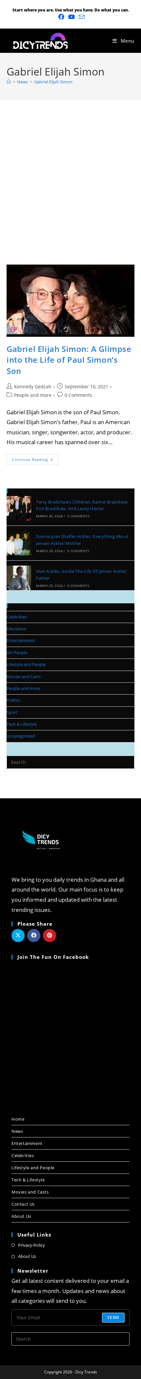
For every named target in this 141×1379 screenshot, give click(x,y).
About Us (21, 1216)
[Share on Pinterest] (49, 935)
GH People (17, 653)
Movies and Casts (24, 676)
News (17, 1131)
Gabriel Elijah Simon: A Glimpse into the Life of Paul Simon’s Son (69, 359)
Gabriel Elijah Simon (53, 82)
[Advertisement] (70, 174)
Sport (12, 712)
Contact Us (23, 1204)
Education (16, 629)
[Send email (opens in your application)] (81, 17)
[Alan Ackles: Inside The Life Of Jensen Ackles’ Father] (19, 578)
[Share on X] (18, 935)
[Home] (9, 82)
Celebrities (17, 617)
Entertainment (21, 640)
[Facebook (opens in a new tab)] (61, 17)
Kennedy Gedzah (32, 386)
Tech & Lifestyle (22, 724)
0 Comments (78, 395)
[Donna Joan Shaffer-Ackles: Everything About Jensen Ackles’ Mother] (19, 543)
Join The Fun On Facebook (53, 957)
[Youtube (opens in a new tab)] (71, 17)
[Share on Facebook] (33, 935)
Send (113, 1317)
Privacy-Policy (31, 1245)
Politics (13, 700)
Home (17, 1119)
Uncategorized (21, 736)
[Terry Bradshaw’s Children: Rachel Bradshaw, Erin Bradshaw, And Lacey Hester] (19, 508)
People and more (32, 395)
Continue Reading (35, 458)
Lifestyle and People (26, 664)
